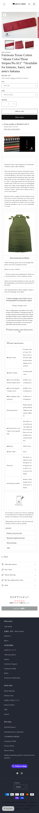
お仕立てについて (10, 650)
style (3, 90)
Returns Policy (9, 705)
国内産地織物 (8, 645)
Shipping (13, 78)
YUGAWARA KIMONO (11, 736)
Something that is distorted (13, 732)
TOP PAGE (8, 626)
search (6, 714)
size (3, 81)
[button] (4, 4)
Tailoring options (10, 654)
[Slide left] (2, 45)
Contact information (16, 808)
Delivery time (9, 695)
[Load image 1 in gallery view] (9, 44)
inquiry (6, 659)
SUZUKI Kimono (10, 727)
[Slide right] (36, 45)
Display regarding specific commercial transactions (19, 756)
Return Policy (9, 750)
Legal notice (27, 808)
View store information (12, 129)
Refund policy (33, 802)
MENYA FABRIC (11, 802)
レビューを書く (19, 608)
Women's (7, 636)
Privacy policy (9, 805)
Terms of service (20, 805)
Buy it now (19, 117)
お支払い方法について (11, 700)
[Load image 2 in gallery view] (19, 44)
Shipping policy (31, 805)
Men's (6, 640)
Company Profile (10, 668)
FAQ (5, 709)
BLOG (6, 673)
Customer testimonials (12, 678)
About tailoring (9, 691)
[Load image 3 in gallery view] (29, 44)
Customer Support (10, 664)
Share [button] (6, 557)
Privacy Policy (9, 746)
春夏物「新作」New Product (14, 631)
